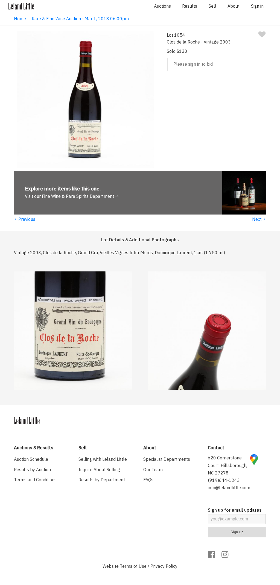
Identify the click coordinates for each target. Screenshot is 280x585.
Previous (24, 219)
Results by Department (101, 479)
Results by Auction (32, 469)
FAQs (148, 479)
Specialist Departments (166, 459)
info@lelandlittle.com (229, 487)
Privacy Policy (163, 566)
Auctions (162, 6)
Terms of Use (133, 566)
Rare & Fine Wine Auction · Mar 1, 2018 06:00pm (80, 18)
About (234, 6)
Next (259, 219)
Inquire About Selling (99, 469)
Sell (212, 6)
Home (20, 18)
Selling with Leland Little (102, 459)
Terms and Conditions (35, 479)
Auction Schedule (31, 459)
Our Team (153, 469)
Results (189, 6)
